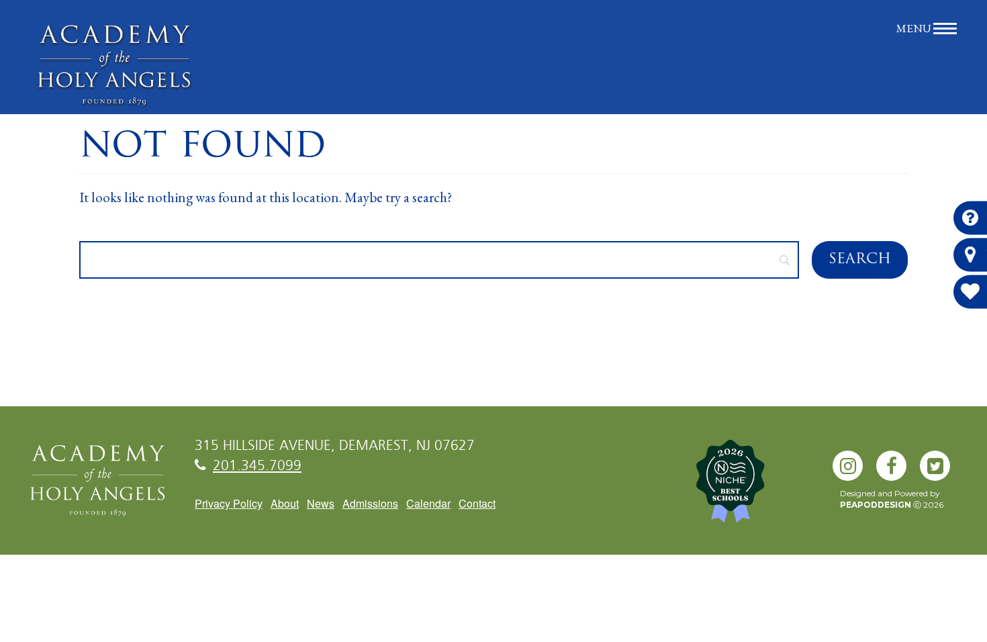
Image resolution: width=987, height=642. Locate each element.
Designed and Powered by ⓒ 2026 (891, 499)
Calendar (428, 503)
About (285, 503)
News (320, 503)
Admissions (370, 503)
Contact (477, 503)
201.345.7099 (257, 466)
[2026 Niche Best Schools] (752, 488)
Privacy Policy (229, 503)
